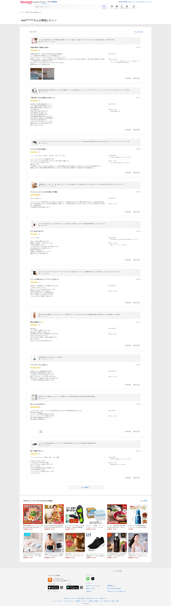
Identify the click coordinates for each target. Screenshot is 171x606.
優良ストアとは (90, 588)
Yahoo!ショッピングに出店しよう (137, 1)
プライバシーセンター (69, 601)
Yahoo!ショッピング (69, 598)
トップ (21, 12)
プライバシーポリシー (57, 601)
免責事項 (91, 601)
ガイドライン (84, 601)
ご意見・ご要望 (115, 601)
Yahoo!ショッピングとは (93, 585)
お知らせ (88, 591)
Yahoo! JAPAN (123, 1)
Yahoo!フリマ (103, 598)
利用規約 (78, 601)
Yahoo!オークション (92, 598)
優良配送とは (111, 585)
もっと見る (144, 500)
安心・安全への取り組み (114, 588)
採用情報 (96, 601)
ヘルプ (149, 1)
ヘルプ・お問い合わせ (104, 601)
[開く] (36, 74)
